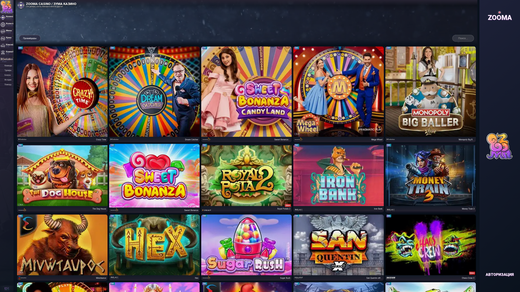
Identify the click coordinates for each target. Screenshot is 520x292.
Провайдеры (30, 38)
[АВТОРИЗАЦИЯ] (499, 5)
